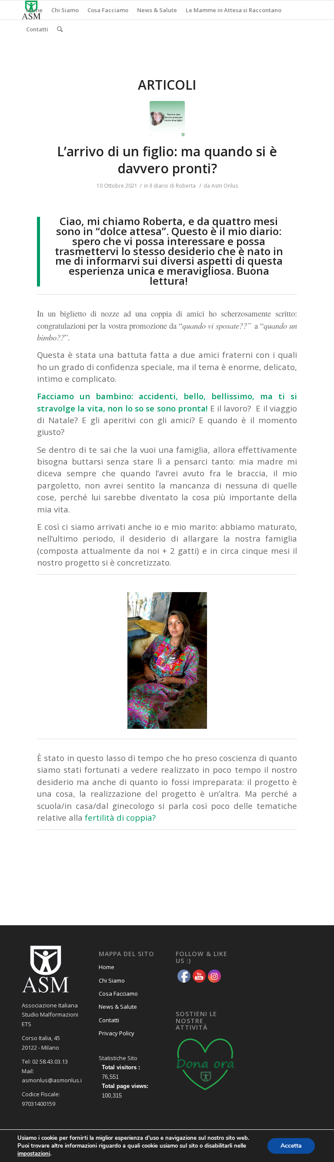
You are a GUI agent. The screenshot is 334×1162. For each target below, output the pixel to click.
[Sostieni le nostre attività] (205, 1092)
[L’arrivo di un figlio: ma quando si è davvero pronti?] (167, 118)
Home (106, 967)
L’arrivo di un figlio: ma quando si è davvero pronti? (167, 159)
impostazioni (33, 1154)
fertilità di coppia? (120, 817)
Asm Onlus (224, 185)
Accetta (291, 1146)
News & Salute (118, 1006)
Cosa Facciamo (118, 993)
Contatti (109, 1020)
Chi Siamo (112, 980)
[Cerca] (60, 29)
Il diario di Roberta (173, 185)
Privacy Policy (116, 1033)
